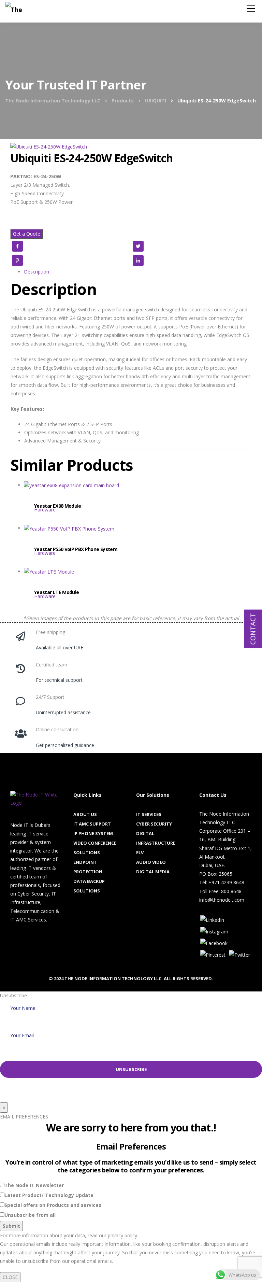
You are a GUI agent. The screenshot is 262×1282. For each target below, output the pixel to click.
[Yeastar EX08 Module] (138, 497)
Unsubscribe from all (30, 1215)
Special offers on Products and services (52, 1205)
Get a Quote (26, 233)
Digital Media (153, 872)
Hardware (45, 509)
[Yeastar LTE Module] (138, 584)
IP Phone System (93, 833)
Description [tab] (36, 271)
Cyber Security (154, 824)
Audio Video (151, 862)
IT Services (148, 814)
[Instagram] (214, 931)
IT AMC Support (92, 824)
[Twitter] (239, 954)
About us (85, 814)
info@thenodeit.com (221, 900)
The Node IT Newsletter (34, 1185)
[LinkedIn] (212, 919)
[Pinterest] (213, 954)
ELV (140, 852)
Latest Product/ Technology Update (48, 1195)
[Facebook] (214, 943)
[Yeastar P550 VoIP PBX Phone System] (138, 541)
